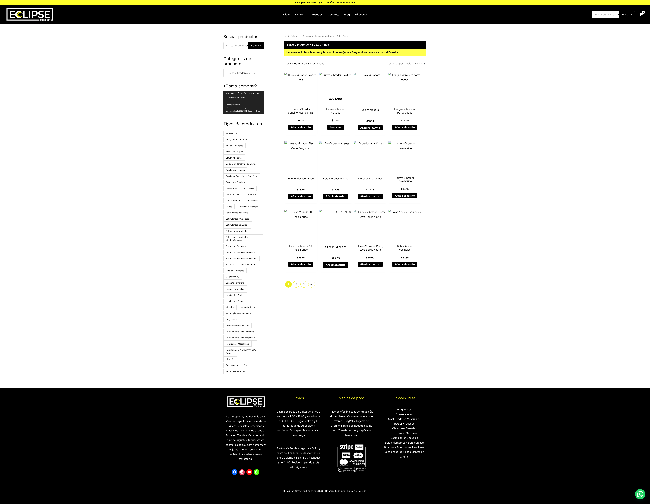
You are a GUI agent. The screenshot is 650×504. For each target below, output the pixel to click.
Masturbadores (248, 307)
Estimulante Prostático (249, 206)
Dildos (229, 206)
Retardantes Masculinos (237, 344)
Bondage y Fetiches (235, 182)
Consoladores (232, 194)
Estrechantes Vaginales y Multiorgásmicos (238, 238)
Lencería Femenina (235, 283)
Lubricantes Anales (235, 295)
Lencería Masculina (235, 289)
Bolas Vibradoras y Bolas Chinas (241, 164)
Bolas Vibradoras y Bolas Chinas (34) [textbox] (242, 73)
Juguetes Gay (232, 276)
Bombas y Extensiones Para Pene (241, 176)
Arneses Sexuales (234, 151)
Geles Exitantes (248, 264)
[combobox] (243, 73)
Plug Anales (231, 319)
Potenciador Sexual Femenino (240, 331)
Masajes (230, 307)
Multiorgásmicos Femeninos (239, 313)
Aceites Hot (231, 133)
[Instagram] (242, 472)
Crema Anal (251, 194)
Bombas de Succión (235, 170)
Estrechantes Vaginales (237, 231)
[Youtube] (249, 472)
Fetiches (230, 264)
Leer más (335, 127)
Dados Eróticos (233, 200)
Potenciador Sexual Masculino (240, 337)
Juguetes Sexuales (302, 36)
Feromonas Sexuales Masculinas (241, 258)
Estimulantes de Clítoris (237, 212)
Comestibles (232, 188)
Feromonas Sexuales (236, 246)
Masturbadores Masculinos (404, 419)
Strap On (230, 359)
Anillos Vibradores (234, 145)
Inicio (287, 36)
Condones (249, 188)
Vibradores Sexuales (235, 371)
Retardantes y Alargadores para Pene (241, 351)
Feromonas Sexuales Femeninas (241, 252)
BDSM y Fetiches (234, 158)
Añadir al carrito (301, 127)
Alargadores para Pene (236, 139)
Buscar (627, 14)
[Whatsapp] (257, 472)
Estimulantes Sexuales (236, 225)
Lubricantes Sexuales (236, 301)
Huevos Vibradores (235, 270)
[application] (304, 14)
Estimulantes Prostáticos (237, 219)
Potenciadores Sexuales (237, 325)
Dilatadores (252, 200)
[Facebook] (234, 472)
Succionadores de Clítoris (238, 365)
